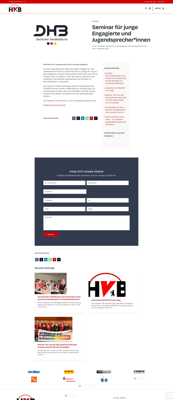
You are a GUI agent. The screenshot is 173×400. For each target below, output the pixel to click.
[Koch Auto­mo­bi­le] (139, 371)
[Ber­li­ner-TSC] (53, 318)
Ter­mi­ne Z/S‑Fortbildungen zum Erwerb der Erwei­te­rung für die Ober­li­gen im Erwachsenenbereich (115, 78)
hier (94, 101)
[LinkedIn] (82, 118)
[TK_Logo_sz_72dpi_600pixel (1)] (104, 371)
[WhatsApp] (87, 118)
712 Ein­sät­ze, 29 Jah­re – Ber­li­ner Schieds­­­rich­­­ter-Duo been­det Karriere (115, 109)
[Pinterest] (91, 118)
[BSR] (34, 377)
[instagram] (150, 8)
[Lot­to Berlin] (69, 371)
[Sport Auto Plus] (86, 386)
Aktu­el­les (95, 21)
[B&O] (104, 377)
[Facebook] (74, 118)
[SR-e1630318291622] (51, 274)
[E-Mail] (96, 118)
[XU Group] (139, 378)
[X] (78, 118)
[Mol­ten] (34, 371)
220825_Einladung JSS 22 (54, 105)
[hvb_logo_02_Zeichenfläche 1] (15, 5)
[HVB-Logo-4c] (107, 274)
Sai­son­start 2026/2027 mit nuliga (106, 300)
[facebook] (146, 8)
